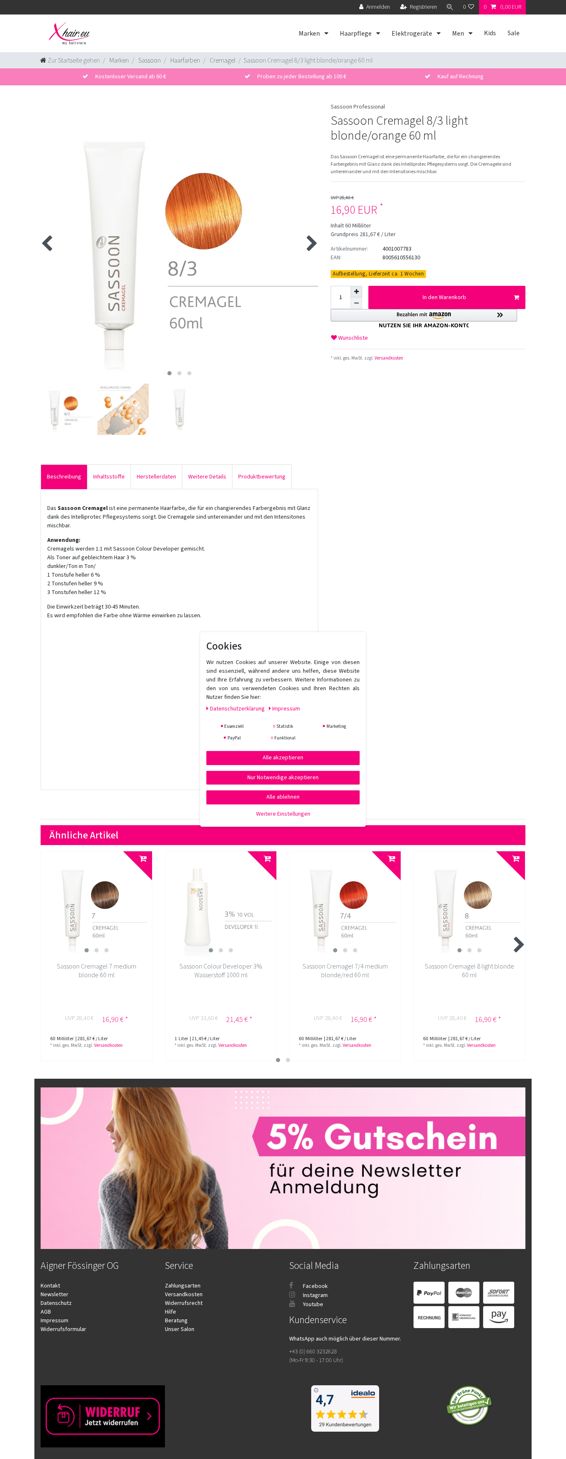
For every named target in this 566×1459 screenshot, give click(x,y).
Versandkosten (388, 358)
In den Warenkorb (444, 297)
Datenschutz (56, 1303)
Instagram (315, 1295)
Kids (490, 33)
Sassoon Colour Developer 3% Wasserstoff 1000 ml (220, 971)
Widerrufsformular (63, 1329)
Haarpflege (356, 33)
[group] (97, 907)
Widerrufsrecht (184, 1303)
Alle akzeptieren (283, 758)
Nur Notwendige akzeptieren (283, 777)
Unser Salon (179, 1329)
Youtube (312, 1304)
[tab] (64, 476)
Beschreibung (64, 477)
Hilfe (170, 1312)
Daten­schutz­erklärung (238, 709)
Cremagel (221, 60)
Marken (310, 33)
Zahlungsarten (183, 1286)
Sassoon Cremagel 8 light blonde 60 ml (469, 971)
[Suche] (450, 7)
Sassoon (149, 60)
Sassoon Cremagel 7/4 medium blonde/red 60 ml (345, 971)
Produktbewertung (261, 477)
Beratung (176, 1320)
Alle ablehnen (283, 797)
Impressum (54, 1320)
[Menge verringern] (356, 303)
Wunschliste (352, 338)
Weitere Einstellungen (283, 813)
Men (458, 33)
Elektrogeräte (412, 33)
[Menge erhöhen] (356, 291)
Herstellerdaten (156, 477)
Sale (514, 33)
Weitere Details (207, 477)
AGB (46, 1312)
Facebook (315, 1286)
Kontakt (50, 1286)
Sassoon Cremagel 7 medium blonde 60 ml (96, 971)
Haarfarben (184, 60)
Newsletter (54, 1294)
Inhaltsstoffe (109, 477)
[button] (424, 318)
